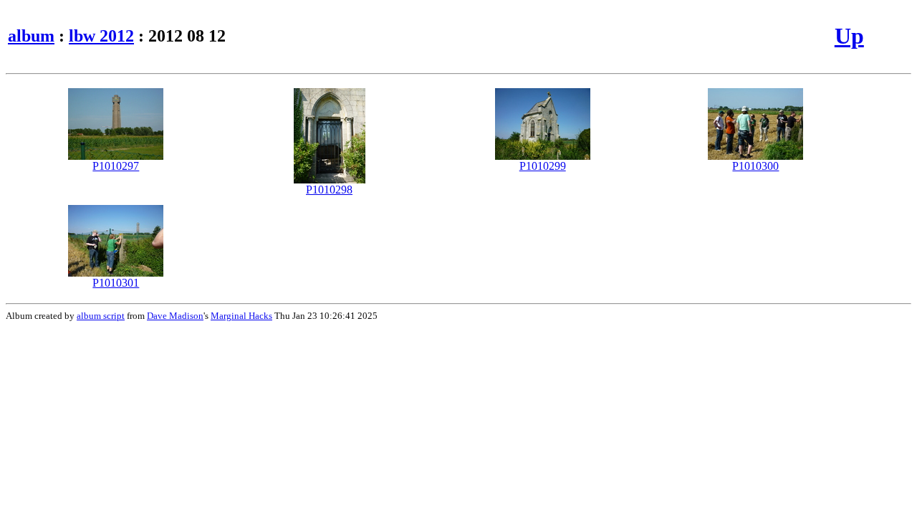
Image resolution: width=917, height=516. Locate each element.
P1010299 (542, 166)
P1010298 (329, 189)
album (31, 36)
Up (849, 36)
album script (101, 315)
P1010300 (755, 166)
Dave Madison (175, 315)
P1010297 (115, 166)
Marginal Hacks (241, 315)
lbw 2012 (101, 36)
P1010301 (115, 283)
